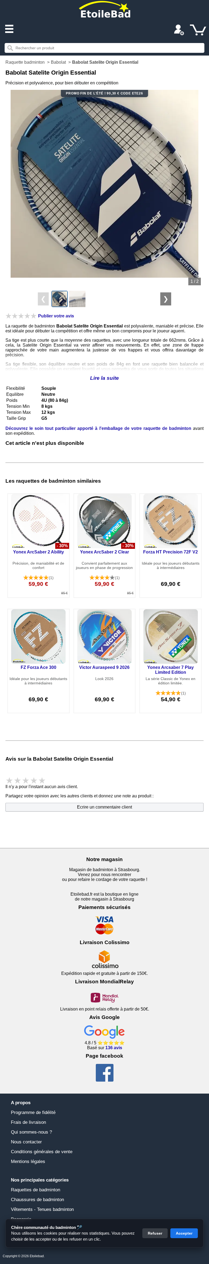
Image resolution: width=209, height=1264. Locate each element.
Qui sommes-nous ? (31, 1132)
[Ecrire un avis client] (21, 316)
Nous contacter (26, 1141)
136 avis (113, 1047)
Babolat (58, 62)
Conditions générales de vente (41, 1151)
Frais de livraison (28, 1122)
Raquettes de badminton (35, 1189)
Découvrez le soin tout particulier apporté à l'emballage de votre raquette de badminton (98, 428)
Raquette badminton (25, 62)
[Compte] (179, 30)
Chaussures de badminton (37, 1199)
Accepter (184, 1233)
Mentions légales (28, 1161)
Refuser (155, 1233)
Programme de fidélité (33, 1112)
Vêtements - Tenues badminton (42, 1209)
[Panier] (198, 30)
